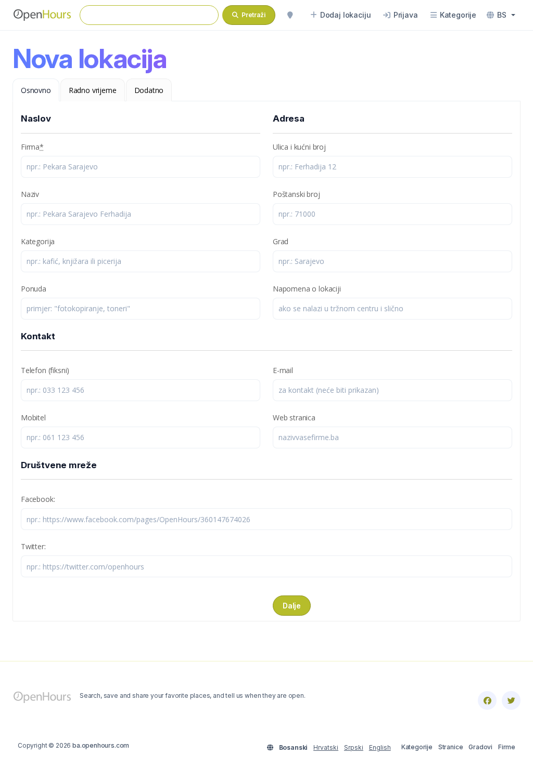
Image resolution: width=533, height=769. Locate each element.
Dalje (292, 605)
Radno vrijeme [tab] (93, 90)
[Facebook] (487, 700)
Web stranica (294, 417)
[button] (501, 15)
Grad (280, 241)
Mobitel (33, 417)
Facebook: (38, 499)
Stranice (450, 747)
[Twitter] (511, 700)
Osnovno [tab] (36, 90)
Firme (506, 747)
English (380, 747)
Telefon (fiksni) (45, 370)
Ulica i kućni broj (299, 147)
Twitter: (33, 546)
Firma (32, 147)
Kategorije (417, 747)
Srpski (353, 747)
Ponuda (33, 289)
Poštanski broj (296, 194)
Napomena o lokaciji (307, 289)
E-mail (283, 370)
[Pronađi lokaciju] (290, 15)
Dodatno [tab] (149, 90)
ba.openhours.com (100, 745)
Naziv (30, 194)
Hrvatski (325, 747)
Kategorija (38, 241)
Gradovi (480, 747)
